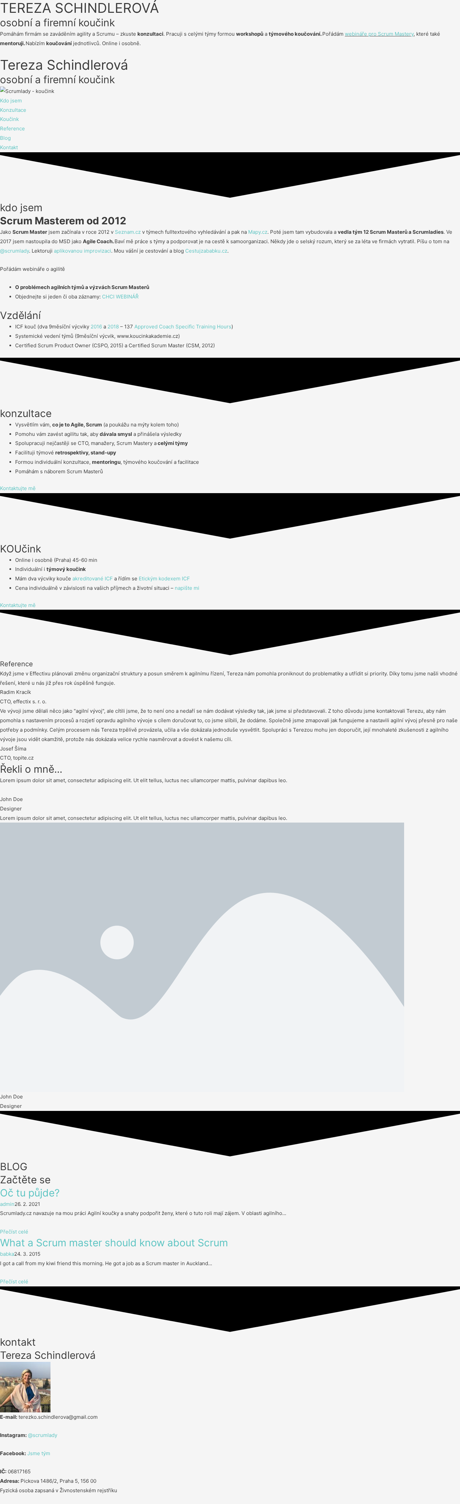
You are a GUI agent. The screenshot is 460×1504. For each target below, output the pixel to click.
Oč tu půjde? (30, 1193)
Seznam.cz (128, 232)
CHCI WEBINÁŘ (120, 296)
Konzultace (13, 110)
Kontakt (9, 147)
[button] (18, 488)
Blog (5, 138)
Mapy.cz (257, 232)
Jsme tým (38, 1453)
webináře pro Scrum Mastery (379, 34)
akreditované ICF (92, 578)
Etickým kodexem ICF (164, 578)
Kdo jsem (11, 100)
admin (7, 1204)
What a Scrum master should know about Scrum (114, 1243)
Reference (12, 128)
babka (7, 1254)
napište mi (187, 588)
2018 (113, 326)
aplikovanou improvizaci (82, 251)
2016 (96, 326)
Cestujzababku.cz (206, 251)
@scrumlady (14, 251)
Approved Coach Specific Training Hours (182, 326)
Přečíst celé (14, 1231)
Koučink (9, 119)
